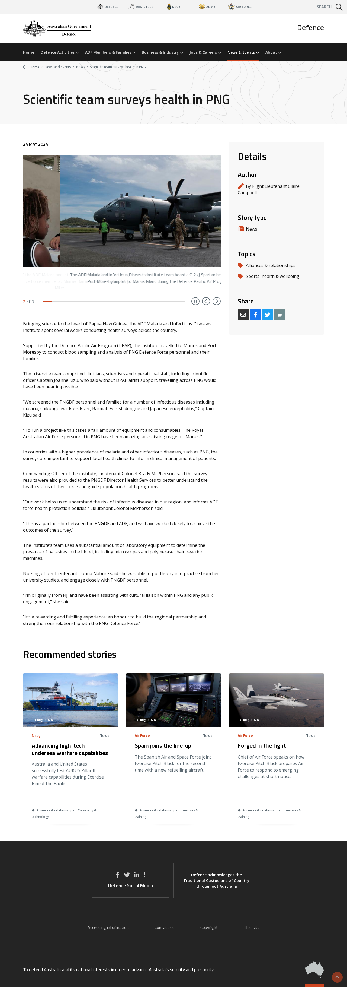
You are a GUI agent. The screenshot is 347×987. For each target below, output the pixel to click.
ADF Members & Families (108, 52)
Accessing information (108, 927)
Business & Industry (161, 52)
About (271, 52)
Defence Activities (58, 52)
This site (252, 927)
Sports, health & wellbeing (272, 276)
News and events (58, 67)
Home (28, 52)
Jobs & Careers (203, 52)
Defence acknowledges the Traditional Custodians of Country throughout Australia (216, 880)
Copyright (209, 927)
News (80, 67)
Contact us (165, 927)
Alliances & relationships (270, 265)
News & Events (241, 52)
